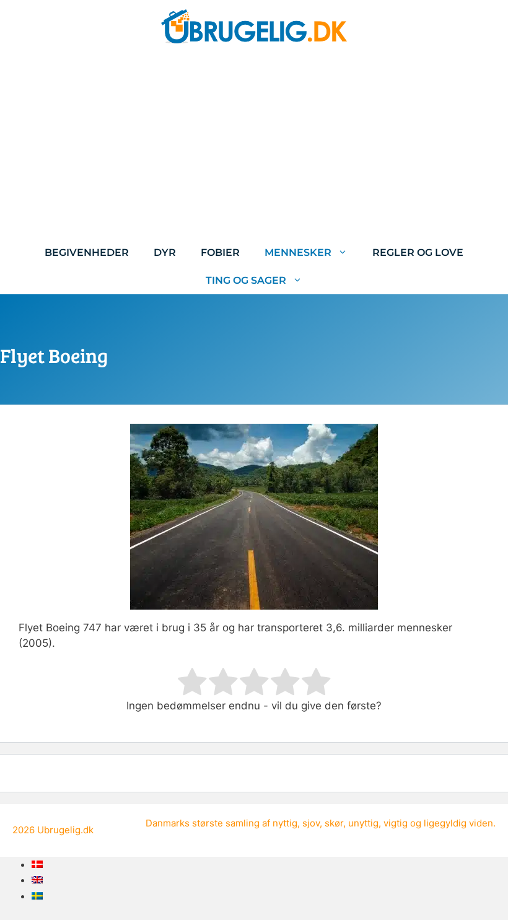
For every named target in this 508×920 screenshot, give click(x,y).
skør (334, 823)
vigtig (395, 823)
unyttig (363, 823)
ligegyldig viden (458, 823)
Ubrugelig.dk (65, 830)
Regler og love (417, 252)
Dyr (165, 252)
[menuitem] (37, 864)
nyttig (285, 823)
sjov (311, 823)
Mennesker (298, 252)
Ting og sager (246, 280)
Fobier (220, 252)
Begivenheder (87, 252)
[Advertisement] (254, 145)
